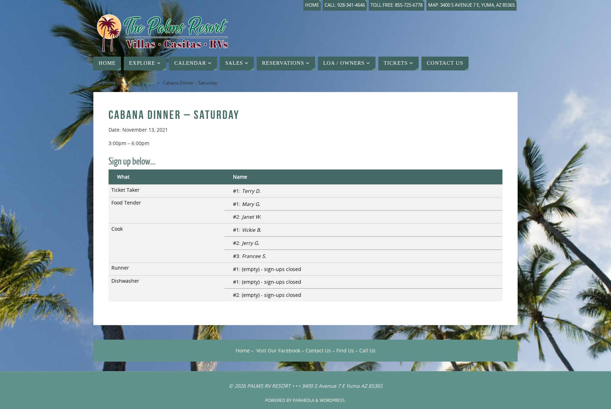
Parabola (303, 400)
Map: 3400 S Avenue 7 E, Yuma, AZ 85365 (471, 5)
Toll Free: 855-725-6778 (397, 5)
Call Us (367, 350)
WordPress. (333, 400)
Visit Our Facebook (278, 350)
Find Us (345, 350)
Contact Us (318, 350)
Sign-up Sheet (139, 83)
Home (312, 5)
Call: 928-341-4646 (345, 5)
